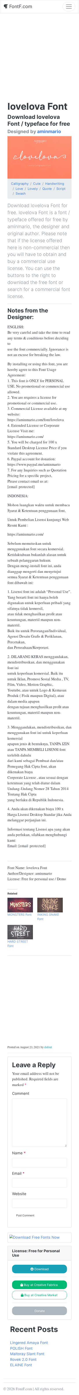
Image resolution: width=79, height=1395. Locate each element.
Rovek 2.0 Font (23, 1359)
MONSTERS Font (19, 914)
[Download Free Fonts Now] (39, 1237)
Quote (47, 189)
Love (19, 189)
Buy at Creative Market (40, 1295)
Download (41, 1269)
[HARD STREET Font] (20, 932)
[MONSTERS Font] (20, 905)
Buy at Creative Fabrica (41, 1285)
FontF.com (20, 6)
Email (18, 1173)
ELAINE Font (21, 1365)
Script (60, 189)
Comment (20, 1093)
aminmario (49, 131)
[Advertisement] (39, 54)
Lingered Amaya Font (29, 1342)
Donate (40, 1311)
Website (19, 1194)
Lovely (33, 189)
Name (19, 1153)
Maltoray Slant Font (27, 1354)
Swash (21, 194)
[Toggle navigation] (69, 6)
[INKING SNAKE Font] (50, 905)
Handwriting (54, 184)
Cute (37, 184)
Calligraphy (20, 184)
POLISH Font (21, 1348)
